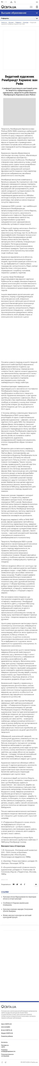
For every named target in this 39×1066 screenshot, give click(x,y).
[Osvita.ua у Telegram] (5, 1062)
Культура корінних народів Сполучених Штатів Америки (18, 910)
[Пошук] (15, 2)
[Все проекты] (37, 2)
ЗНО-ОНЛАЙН (5, 1027)
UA (6, 2)
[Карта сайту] (11, 2)
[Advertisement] (19, 50)
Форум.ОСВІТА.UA (7, 1033)
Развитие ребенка (7, 1036)
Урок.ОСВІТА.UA (6, 1024)
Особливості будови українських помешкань (16, 904)
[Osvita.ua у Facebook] (2, 1062)
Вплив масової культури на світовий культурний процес (17, 916)
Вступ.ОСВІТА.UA (6, 1030)
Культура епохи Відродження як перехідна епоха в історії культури (19, 898)
